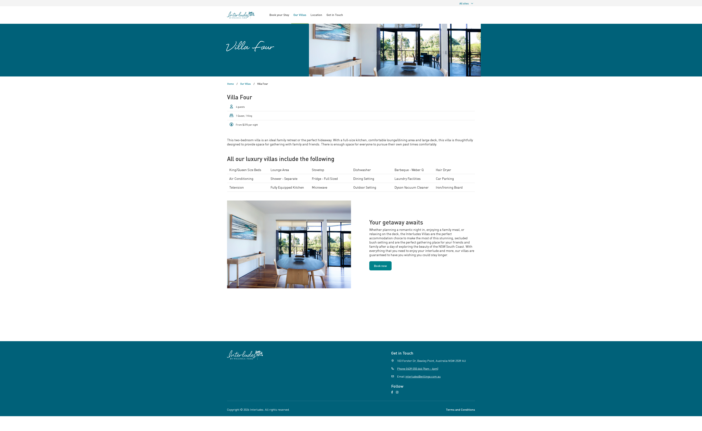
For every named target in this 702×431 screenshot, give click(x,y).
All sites (464, 3)
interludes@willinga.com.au (423, 376)
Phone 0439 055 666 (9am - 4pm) (417, 368)
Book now (380, 266)
